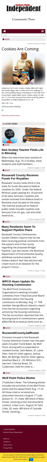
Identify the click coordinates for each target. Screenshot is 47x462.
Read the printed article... (11, 115)
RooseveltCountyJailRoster (20, 333)
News (7, 39)
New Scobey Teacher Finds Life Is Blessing (23, 151)
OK (31, 459)
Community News (9, 429)
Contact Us (6, 442)
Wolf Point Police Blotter (18, 378)
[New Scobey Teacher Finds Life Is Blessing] (23, 141)
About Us (6, 439)
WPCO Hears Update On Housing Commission (18, 283)
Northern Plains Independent (13, 432)
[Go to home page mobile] (4, 31)
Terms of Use (7, 445)
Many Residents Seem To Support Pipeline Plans (18, 228)
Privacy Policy (7, 448)
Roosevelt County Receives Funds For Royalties (20, 177)
